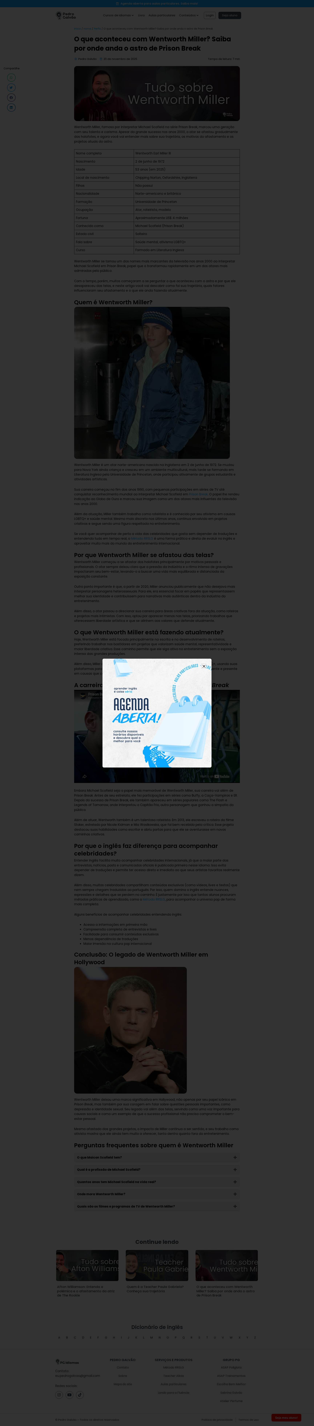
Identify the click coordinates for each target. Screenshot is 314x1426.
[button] (204, 666)
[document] (157, 713)
